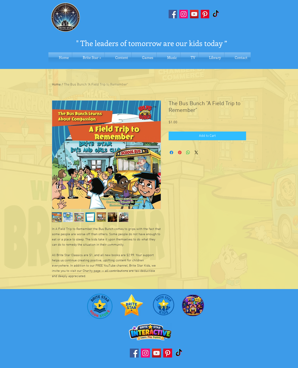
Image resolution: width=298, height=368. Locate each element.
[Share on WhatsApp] (188, 152)
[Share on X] (196, 152)
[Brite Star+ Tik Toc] (178, 353)
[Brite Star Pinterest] (205, 14)
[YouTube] (194, 14)
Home (56, 84)
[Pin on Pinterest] (179, 152)
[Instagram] (183, 14)
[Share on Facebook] (171, 152)
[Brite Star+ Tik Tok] (215, 14)
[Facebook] (173, 14)
